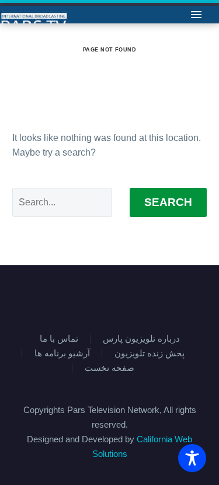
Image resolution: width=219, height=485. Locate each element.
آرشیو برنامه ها (62, 353)
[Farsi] (117, 297)
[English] (102, 297)
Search (168, 202)
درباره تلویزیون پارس (141, 339)
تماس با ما (107, 32)
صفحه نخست (109, 368)
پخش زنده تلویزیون (149, 353)
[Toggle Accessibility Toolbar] (192, 458)
